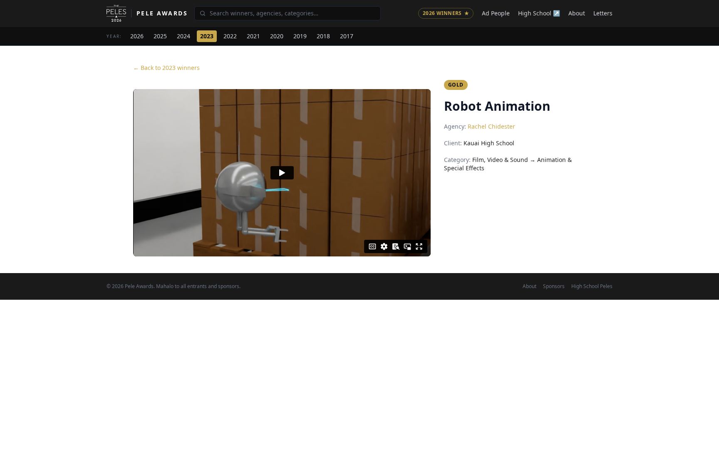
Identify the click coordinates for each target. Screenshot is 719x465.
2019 (300, 36)
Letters (602, 13)
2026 (137, 36)
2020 (276, 36)
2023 (206, 36)
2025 (160, 36)
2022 (230, 36)
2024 (183, 36)
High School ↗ (539, 13)
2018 (323, 36)
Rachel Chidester (491, 126)
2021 (253, 36)
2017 (346, 36)
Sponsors (554, 286)
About (576, 13)
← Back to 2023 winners (166, 68)
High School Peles (591, 286)
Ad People (496, 13)
